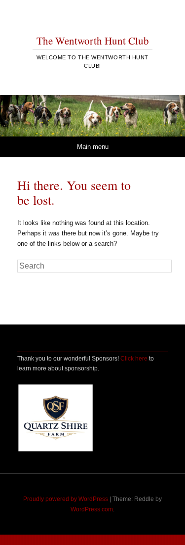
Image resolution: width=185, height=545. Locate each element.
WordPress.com (92, 509)
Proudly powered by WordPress (65, 499)
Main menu (93, 146)
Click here (134, 358)
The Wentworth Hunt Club (93, 40)
